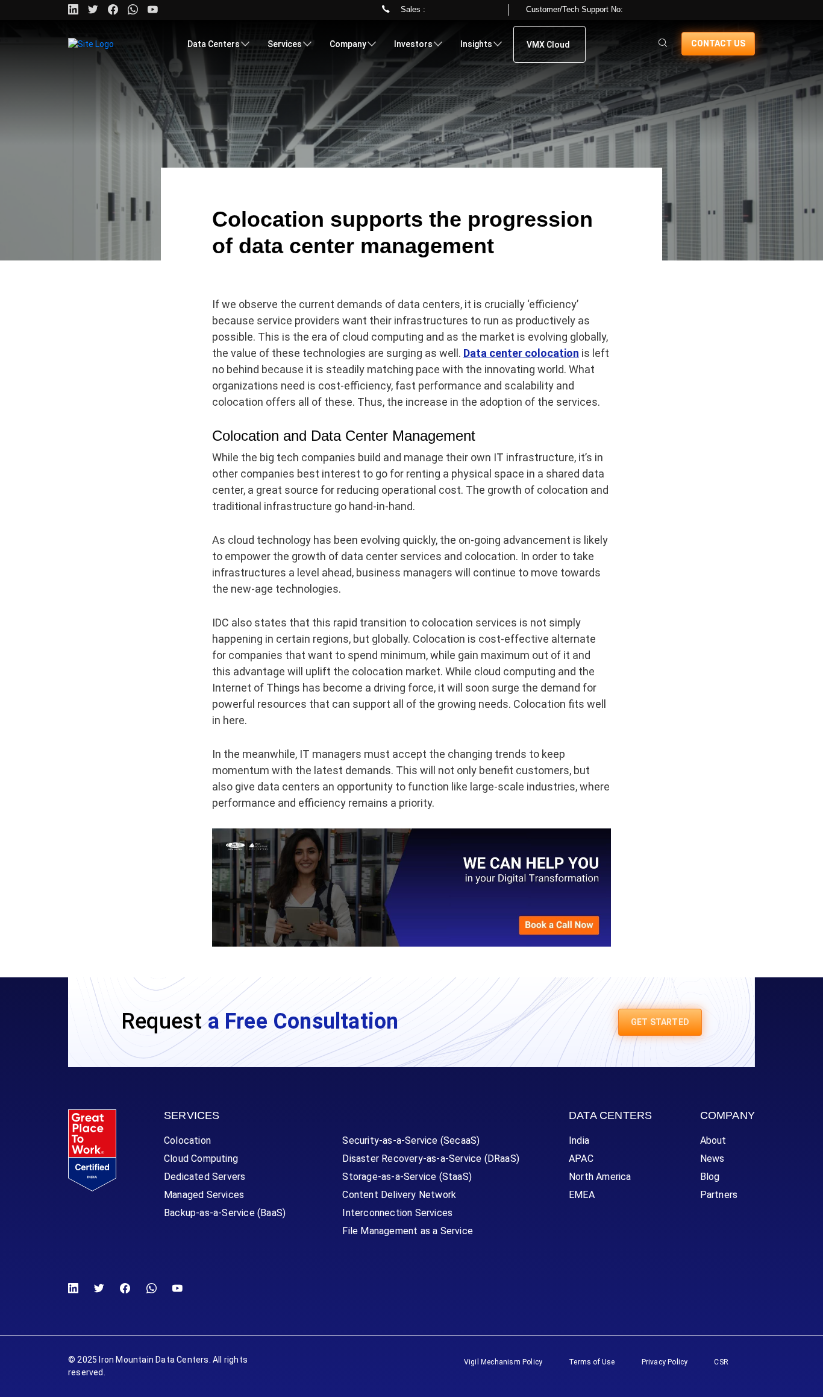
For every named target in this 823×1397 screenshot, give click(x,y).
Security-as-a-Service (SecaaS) (411, 1140)
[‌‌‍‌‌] (662, 43)
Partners (719, 1194)
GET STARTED (660, 1022)
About (713, 1140)
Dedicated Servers (204, 1176)
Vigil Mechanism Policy (503, 1362)
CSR (721, 1362)
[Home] (91, 44)
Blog (710, 1176)
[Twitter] (93, 10)
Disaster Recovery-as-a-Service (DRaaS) (430, 1158)
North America (600, 1176)
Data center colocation (521, 353)
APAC (581, 1158)
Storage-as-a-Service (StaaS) (407, 1176)
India (579, 1140)
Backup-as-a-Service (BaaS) (225, 1213)
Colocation (187, 1140)
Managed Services (204, 1194)
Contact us (718, 43)
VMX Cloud (548, 44)
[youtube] (153, 10)
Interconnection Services (397, 1213)
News (712, 1158)
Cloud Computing (201, 1158)
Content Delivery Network (399, 1194)
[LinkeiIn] (75, 1289)
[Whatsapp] (133, 10)
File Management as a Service (407, 1231)
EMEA (582, 1194)
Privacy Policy (665, 1362)
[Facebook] (125, 1289)
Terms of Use (592, 1362)
